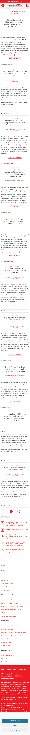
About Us (4, 573)
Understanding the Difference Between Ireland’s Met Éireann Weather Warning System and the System (15, 417)
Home (3, 570)
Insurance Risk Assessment (9, 639)
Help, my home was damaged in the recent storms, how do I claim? (15, 319)
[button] (2, 5)
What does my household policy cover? (12, 606)
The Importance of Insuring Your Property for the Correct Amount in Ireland (15, 221)
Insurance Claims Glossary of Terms (11, 626)
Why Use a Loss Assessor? (8, 613)
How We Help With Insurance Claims (11, 603)
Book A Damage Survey (8, 655)
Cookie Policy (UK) (6, 642)
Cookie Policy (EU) (6, 645)
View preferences (15, 730)
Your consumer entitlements (9, 616)
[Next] (18, 511)
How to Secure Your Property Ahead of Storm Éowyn (15, 468)
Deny (15, 725)
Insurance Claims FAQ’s (8, 629)
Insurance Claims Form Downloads (11, 635)
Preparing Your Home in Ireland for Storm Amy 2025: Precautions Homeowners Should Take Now (15, 173)
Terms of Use (5, 586)
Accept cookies (15, 721)
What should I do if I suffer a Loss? (11, 609)
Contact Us (4, 577)
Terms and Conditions (7, 583)
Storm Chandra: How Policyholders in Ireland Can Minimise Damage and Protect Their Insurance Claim (15, 23)
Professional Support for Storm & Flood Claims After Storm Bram (15, 73)
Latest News (10, 266)
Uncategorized (15, 17)
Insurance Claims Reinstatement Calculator (13, 632)
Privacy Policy (5, 590)
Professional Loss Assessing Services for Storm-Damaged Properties (15, 270)
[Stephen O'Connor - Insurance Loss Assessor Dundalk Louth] (15, 5)
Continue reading (15, 58)
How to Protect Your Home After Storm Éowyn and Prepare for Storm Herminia (15, 369)
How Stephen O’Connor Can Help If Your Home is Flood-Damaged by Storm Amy (15, 122)
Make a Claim (5, 662)
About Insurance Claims (8, 600)
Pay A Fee (4, 658)
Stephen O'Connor (18, 12)
